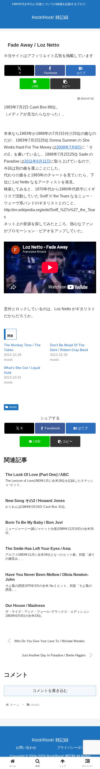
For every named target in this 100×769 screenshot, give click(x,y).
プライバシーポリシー (74, 747)
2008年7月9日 (68, 147)
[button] (65, 83)
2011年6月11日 (37, 161)
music (13, 407)
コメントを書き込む (50, 691)
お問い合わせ (26, 747)
